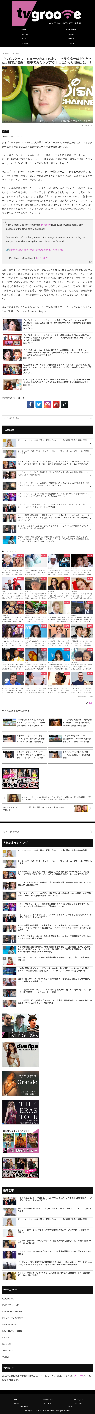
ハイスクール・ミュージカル (13, 136)
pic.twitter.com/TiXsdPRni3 (49, 249)
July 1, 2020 (42, 258)
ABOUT (71, 1406)
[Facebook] (30, 404)
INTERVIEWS (47, 1400)
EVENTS (47, 1403)
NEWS (6, 131)
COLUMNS (24, 1406)
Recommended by (83, 696)
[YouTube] (56, 404)
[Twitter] (39, 404)
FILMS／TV (78, 1400)
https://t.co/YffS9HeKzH (22, 249)
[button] (91, 418)
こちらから (78, 1376)
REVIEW (78, 1403)
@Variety (46, 225)
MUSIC (16, 1403)
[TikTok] (64, 404)
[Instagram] (47, 404)
